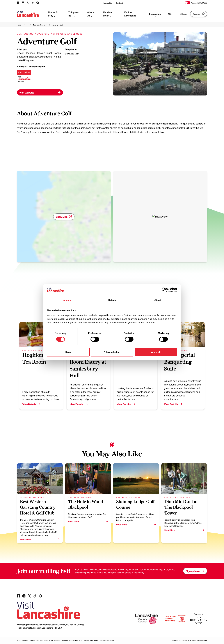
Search (196, 13)
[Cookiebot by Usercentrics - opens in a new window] (164, 290)
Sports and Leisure (70, 33)
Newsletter (108, 3)
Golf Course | (25, 33)
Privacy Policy (22, 640)
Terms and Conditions (39, 640)
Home (19, 25)
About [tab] (157, 300)
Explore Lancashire (130, 14)
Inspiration (155, 13)
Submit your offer (107, 640)
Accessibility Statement (72, 640)
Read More (25, 539)
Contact (119, 3)
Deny (68, 352)
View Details (29, 404)
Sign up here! (193, 571)
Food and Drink (108, 14)
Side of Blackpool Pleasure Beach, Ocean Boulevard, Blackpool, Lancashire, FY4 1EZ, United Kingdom (39, 56)
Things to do (73, 14)
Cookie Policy (54, 640)
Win (170, 13)
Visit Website (26, 92)
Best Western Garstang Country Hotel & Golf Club (37, 507)
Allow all (155, 352)
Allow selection (112, 352)
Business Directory (39, 25)
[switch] (95, 339)
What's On (90, 14)
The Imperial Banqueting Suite (179, 362)
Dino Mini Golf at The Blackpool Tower (181, 507)
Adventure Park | (46, 33)
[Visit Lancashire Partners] (24, 77)
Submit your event (91, 640)
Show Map (62, 216)
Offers (183, 13)
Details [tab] (112, 300)
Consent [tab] (66, 300)
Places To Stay (53, 14)
